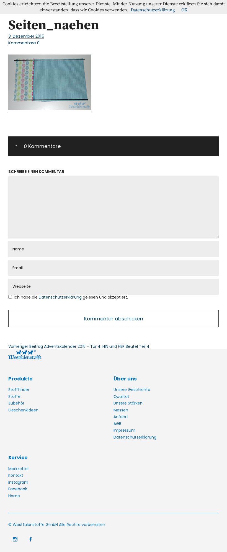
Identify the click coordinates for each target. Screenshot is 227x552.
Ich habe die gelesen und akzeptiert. (71, 297)
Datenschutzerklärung (61, 297)
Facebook (17, 489)
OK (184, 10)
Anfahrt (121, 416)
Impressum (124, 430)
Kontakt (15, 475)
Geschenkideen (23, 410)
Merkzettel (18, 468)
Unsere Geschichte (132, 389)
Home (14, 496)
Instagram (18, 482)
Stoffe (14, 396)
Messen (121, 410)
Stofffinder (18, 389)
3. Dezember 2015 (26, 36)
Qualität (121, 396)
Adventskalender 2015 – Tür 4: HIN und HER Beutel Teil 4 (78, 346)
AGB (117, 423)
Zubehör (16, 403)
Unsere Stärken (128, 403)
